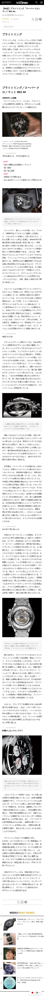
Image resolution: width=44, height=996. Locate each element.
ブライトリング (8, 27)
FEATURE (10, 15)
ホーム (4, 15)
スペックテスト (19, 15)
